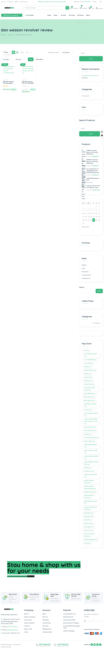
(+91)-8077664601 (12, 626)
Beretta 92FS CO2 (68, 617)
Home (4, 34)
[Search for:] (91, 53)
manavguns (88, 516)
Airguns (87, 373)
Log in (83, 268)
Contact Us (27, 626)
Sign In (44, 614)
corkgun (87, 434)
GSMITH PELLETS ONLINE (89, 497)
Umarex (87, 543)
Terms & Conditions (29, 623)
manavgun (88, 513)
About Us (3, 1)
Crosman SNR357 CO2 (69, 614)
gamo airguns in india (90, 451)
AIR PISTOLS (88, 384)
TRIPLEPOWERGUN (90, 539)
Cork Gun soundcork (91, 437)
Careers (26, 632)
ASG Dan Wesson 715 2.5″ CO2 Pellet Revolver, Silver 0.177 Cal (28, 84)
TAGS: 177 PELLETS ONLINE (89, 535)
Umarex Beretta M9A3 (69, 620)
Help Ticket (45, 626)
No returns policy (95, 595)
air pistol (88, 377)
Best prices (13, 594)
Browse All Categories (12, 15)
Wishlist (16, 1)
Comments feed (86, 275)
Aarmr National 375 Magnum (71, 623)
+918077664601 (87, 1)
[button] (14, 89)
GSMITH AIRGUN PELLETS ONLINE (90, 487)
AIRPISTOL (88, 380)
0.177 (86, 350)
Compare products (47, 632)
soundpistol (88, 527)
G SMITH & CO (89, 471)
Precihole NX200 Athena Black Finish (71, 627)
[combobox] (28, 52)
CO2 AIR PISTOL (89, 427)
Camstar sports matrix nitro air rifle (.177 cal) (91, 421)
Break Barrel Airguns (90, 405)
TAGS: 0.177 (88, 530)
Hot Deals (30, 15)
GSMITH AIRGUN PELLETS (89, 482)
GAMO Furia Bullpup (68, 631)
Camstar (87, 410)
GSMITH (87, 467)
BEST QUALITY (89, 400)
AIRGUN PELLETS (90, 370)
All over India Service (75, 595)
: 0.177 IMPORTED (90, 359)
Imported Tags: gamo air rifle (90, 508)
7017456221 (62, 644)
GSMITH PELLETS (90, 492)
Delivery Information (30, 617)
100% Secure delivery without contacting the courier (52, 1)
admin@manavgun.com (12, 630)
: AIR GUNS (88, 363)
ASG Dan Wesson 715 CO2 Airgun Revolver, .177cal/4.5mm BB (8, 84)
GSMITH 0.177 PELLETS (90, 476)
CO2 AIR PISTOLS (90, 430)
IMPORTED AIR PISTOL (90, 502)
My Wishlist (45, 620)
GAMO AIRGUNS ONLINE (91, 457)
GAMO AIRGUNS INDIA (90, 446)
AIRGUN (87, 366)
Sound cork (88, 523)
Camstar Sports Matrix (91, 414)
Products (10, 34)
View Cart (45, 617)
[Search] (67, 7)
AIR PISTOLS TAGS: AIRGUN (89, 389)
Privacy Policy (28, 620)
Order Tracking (23, 1)
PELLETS (87, 520)
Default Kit (85, 78)
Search (81, 287)
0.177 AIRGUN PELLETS (90, 355)
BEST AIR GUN (89, 397)
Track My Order (46, 623)
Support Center (28, 629)
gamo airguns (89, 441)
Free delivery (34, 594)
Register (84, 265)
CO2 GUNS (5, 80)
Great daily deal (54, 595)
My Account (10, 1)
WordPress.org (86, 278)
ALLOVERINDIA (89, 393)
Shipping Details (46, 629)
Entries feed (85, 271)
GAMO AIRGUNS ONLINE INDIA (91, 463)
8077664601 (45, 644)
